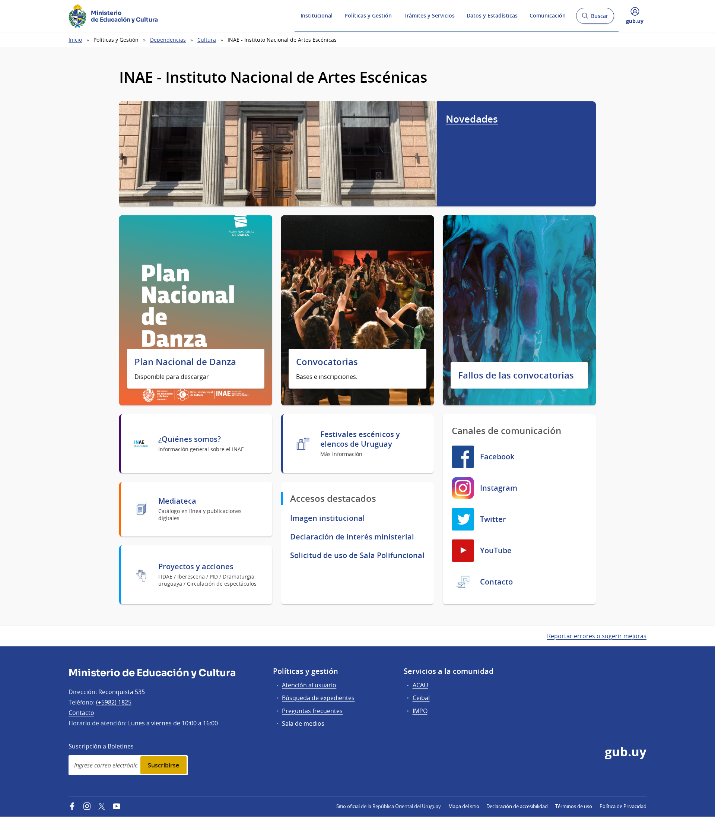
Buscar (595, 18)
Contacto (81, 713)
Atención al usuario (309, 685)
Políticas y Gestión (368, 15)
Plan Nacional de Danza (185, 362)
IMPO (420, 711)
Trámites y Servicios (429, 15)
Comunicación (548, 15)
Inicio (75, 39)
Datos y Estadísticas (492, 15)
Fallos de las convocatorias (516, 375)
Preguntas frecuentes (312, 711)
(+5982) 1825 (113, 702)
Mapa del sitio (463, 806)
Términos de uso (573, 806)
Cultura (206, 39)
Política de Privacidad (623, 806)
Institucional (317, 15)
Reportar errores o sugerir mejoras (596, 636)
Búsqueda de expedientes (318, 698)
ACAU (420, 685)
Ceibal (421, 698)
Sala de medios (303, 723)
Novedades (472, 119)
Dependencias (168, 39)
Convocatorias (327, 362)
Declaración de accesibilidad (517, 806)
